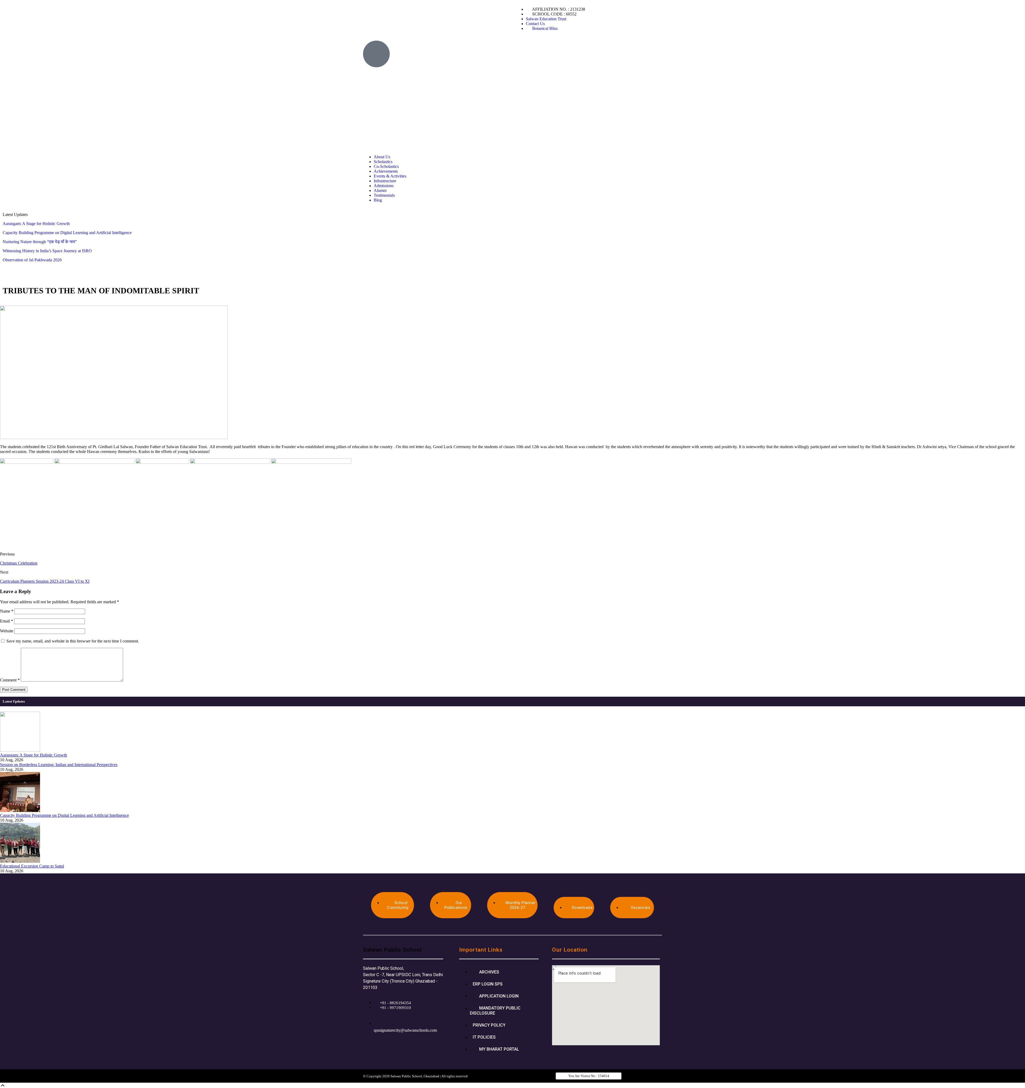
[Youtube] (587, 47)
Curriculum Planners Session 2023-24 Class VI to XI (44, 581)
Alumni (380, 190)
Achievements (386, 171)
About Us (382, 157)
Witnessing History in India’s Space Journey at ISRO (47, 251)
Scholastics (383, 161)
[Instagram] (601, 47)
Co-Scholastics (386, 166)
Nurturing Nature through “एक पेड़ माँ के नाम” (40, 241)
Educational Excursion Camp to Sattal (32, 866)
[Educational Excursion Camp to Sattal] (20, 861)
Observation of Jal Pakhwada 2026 (32, 260)
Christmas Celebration (18, 563)
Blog (378, 200)
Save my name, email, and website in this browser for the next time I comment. (72, 641)
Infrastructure (385, 181)
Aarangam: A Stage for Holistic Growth (36, 223)
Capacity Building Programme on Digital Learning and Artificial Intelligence (67, 232)
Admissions (383, 185)
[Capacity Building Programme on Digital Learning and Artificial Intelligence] (20, 810)
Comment (10, 680)
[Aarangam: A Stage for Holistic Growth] (20, 750)
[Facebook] (572, 47)
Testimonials (384, 195)
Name (6, 611)
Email (6, 621)
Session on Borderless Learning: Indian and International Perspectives (58, 764)
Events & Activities (390, 176)
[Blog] (615, 47)
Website (6, 631)
